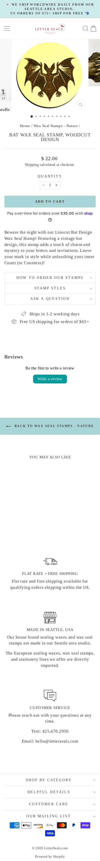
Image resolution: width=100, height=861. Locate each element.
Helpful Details (48, 792)
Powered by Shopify (50, 856)
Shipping (32, 165)
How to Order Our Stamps (50, 278)
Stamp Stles (50, 288)
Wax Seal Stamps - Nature (56, 126)
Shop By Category (49, 780)
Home (25, 126)
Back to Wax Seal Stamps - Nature (53, 426)
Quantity (50, 176)
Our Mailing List (48, 816)
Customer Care (48, 804)
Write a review (50, 379)
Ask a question (50, 299)
